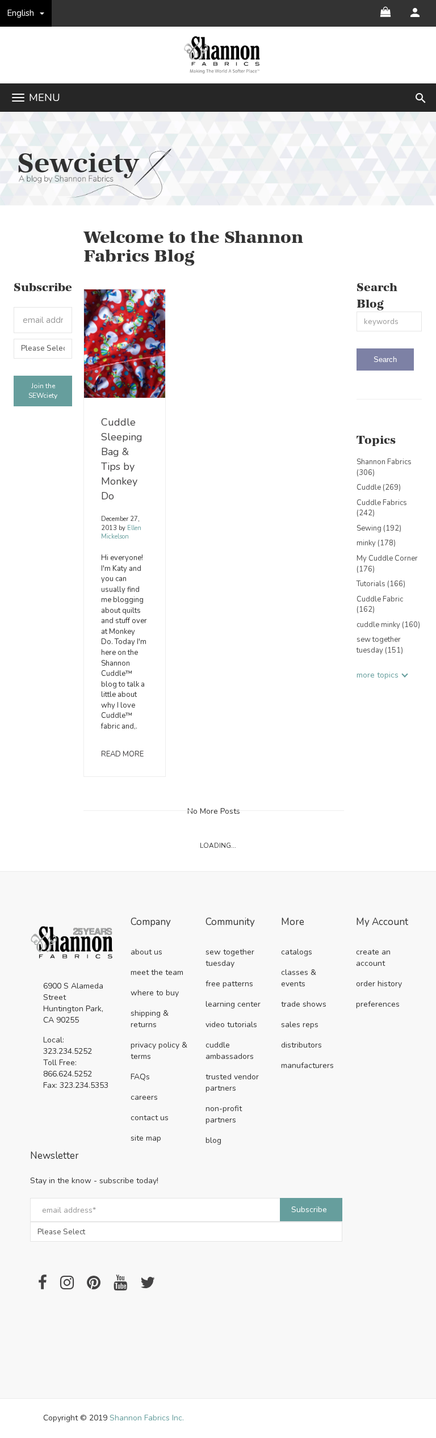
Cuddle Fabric (380, 604)
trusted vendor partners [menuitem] (232, 1082)
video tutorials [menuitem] (231, 1024)
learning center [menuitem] (233, 1004)
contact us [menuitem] (150, 1117)
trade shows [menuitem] (303, 1004)
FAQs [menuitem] (140, 1076)
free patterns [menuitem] (229, 983)
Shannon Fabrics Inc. (147, 1417)
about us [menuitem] (146, 952)
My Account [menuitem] (382, 922)
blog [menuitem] (213, 1140)
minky (376, 543)
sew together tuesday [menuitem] (230, 958)
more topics (378, 675)
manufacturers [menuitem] (307, 1065)
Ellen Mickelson (121, 532)
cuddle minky (388, 625)
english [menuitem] (20, 13)
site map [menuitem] (146, 1138)
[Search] (385, 359)
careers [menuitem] (144, 1097)
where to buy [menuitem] (155, 992)
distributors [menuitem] (301, 1045)
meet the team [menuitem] (157, 972)
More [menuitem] (292, 922)
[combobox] (389, 321)
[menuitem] (415, 12)
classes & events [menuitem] (298, 978)
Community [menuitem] (230, 922)
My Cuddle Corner (387, 563)
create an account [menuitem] (373, 958)
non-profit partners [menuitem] (224, 1114)
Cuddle (379, 487)
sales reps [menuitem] (299, 1024)
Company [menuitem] (151, 922)
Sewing (379, 528)
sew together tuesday (380, 644)
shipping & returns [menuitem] (150, 1019)
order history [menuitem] (379, 983)
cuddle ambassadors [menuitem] (230, 1051)
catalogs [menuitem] (296, 952)
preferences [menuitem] (378, 1004)
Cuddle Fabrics (382, 508)
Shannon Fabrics (384, 467)
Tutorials (381, 584)
